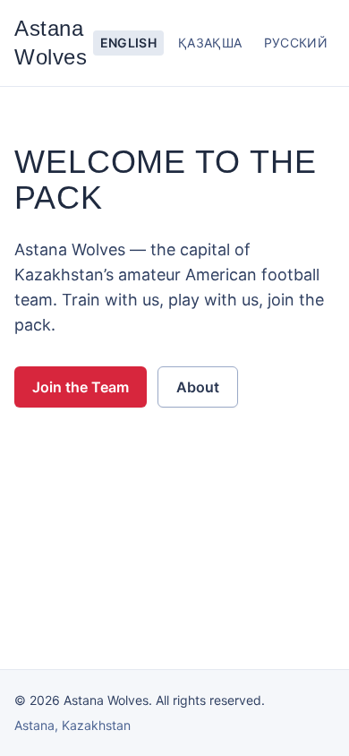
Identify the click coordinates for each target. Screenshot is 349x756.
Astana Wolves (51, 42)
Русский (296, 42)
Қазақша (210, 42)
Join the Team (80, 387)
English (128, 42)
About (197, 387)
